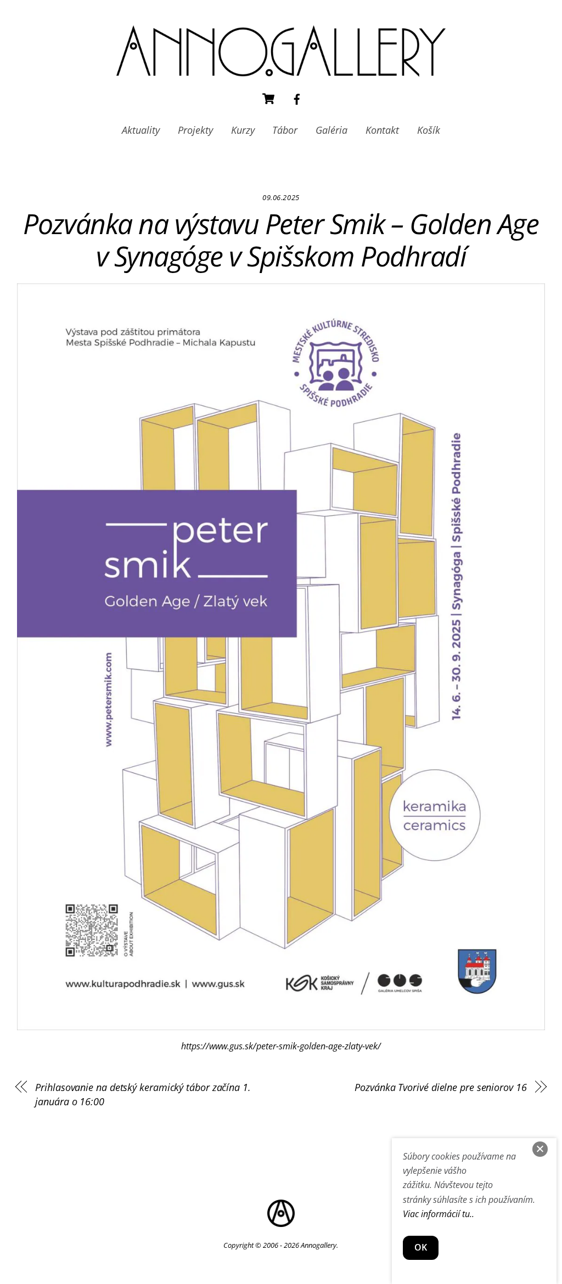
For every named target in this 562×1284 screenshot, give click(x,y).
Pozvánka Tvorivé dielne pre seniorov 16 (440, 1087)
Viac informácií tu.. (438, 1214)
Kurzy (243, 130)
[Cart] (268, 99)
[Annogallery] (281, 71)
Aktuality (141, 130)
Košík (428, 130)
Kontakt (382, 130)
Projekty (195, 130)
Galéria (331, 130)
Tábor (284, 130)
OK (420, 1247)
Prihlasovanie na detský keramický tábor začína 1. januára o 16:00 (143, 1094)
